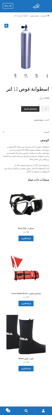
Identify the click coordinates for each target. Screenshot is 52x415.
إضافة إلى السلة (30, 109)
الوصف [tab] (46, 132)
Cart (12, 409)
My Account (43, 411)
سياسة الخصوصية (42, 398)
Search (26, 411)
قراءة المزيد (26, 238)
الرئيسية (43, 16)
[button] (6, 26)
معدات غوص (34, 16)
